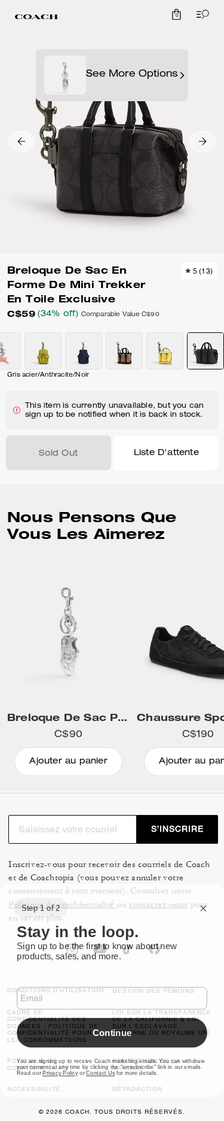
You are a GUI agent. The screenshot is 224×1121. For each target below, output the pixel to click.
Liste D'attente (166, 453)
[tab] (36, 17)
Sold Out (58, 454)
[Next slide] (202, 141)
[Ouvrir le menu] (200, 14)
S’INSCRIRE (177, 829)
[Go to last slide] (21, 141)
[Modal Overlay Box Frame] (112, 990)
